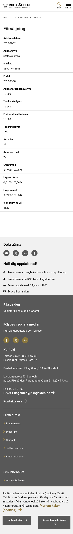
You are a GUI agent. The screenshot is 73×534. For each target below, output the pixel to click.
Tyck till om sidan (18, 291)
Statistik (11, 440)
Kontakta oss (12, 401)
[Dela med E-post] (6, 253)
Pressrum (11, 431)
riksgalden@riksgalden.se (31, 393)
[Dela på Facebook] (34, 253)
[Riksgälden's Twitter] (16, 340)
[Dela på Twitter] (16, 253)
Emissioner (23, 17)
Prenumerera (13, 423)
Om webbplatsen (15, 480)
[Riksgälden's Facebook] (6, 340)
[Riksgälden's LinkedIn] (25, 340)
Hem (5, 17)
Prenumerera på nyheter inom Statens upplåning (37, 272)
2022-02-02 (37, 17)
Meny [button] (68, 7)
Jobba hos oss (14, 448)
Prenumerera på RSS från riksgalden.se (31, 279)
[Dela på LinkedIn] (25, 253)
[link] (16, 5)
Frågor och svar (15, 456)
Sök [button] (59, 7)
